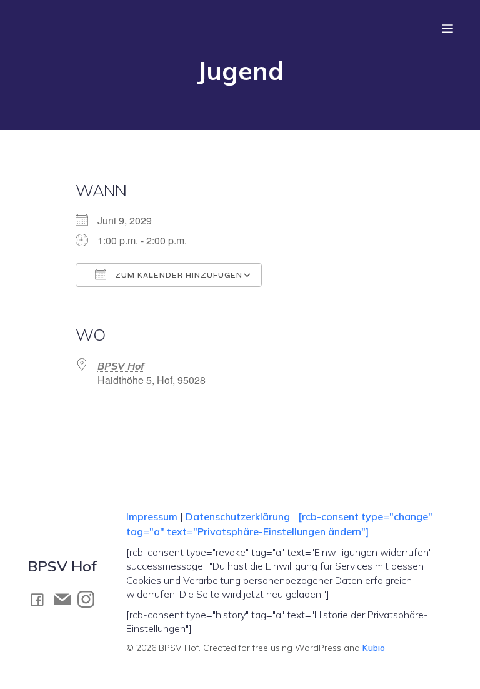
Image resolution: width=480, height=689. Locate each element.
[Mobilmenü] (447, 28)
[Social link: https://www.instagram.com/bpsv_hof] (89, 599)
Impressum (153, 516)
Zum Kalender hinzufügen (177, 275)
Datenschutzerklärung (238, 516)
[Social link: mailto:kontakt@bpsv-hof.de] (66, 599)
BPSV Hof (121, 366)
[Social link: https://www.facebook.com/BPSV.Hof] (41, 599)
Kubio (373, 647)
